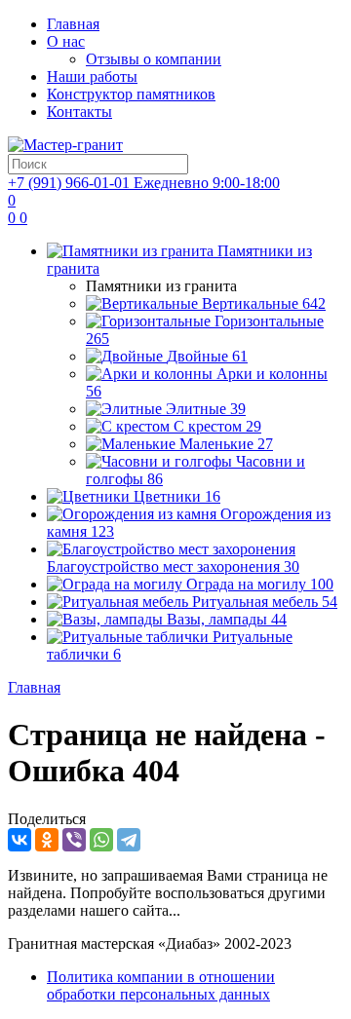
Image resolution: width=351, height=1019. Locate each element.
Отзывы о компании (153, 59)
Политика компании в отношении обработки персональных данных (161, 985)
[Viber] (74, 839)
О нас (66, 41)
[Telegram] (128, 839)
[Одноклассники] (46, 839)
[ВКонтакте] (19, 839)
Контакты (79, 111)
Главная (73, 24)
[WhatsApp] (101, 839)
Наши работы (92, 76)
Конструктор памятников (131, 94)
